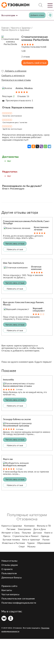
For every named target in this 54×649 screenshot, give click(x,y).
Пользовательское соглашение (18, 598)
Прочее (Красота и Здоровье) (15, 30)
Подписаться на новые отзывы (16, 80)
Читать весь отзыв (14, 243)
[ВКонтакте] (29, 146)
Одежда (45, 536)
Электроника (24, 529)
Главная (5, 28)
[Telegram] (49, 146)
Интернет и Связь (11, 532)
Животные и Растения (13, 543)
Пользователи (9, 573)
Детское (37, 532)
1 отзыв (19, 389)
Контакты (6, 590)
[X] (37, 146)
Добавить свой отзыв (34, 62)
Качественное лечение (41, 228)
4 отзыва (19, 429)
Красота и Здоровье (21, 28)
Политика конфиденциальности (18, 602)
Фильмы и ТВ (44, 525)
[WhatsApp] (45, 146)
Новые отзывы (9, 560)
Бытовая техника (11, 539)
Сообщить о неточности (13, 75)
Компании (29, 525)
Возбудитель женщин (14, 465)
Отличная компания (36, 267)
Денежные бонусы (11, 577)
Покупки (26, 532)
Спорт (22, 546)
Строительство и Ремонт (26, 536)
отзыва (25, 56)
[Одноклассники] (33, 146)
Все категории (8, 15)
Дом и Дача (39, 529)
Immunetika (8, 379)
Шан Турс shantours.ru (13, 263)
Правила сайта (9, 586)
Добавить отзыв (37, 15)
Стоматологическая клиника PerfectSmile (35, 38)
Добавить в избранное (15, 71)
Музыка (31, 546)
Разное (46, 539)
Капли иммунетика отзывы (17, 386)
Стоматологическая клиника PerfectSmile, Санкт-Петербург (26, 222)
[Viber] (41, 146)
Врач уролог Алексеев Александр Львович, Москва (23, 303)
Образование (43, 543)
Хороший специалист (39, 309)
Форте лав (8, 459)
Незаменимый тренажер (16, 425)
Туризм (31, 543)
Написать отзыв (15, 249)
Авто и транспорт (31, 539)
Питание (11, 529)
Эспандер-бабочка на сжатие (17, 419)
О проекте (7, 569)
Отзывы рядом (9, 564)
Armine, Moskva (24, 88)
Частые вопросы (10, 594)
